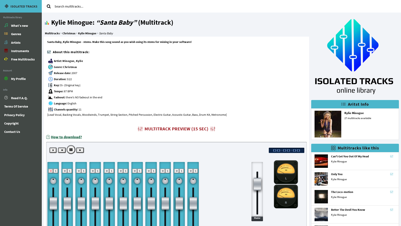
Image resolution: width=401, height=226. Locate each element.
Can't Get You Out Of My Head (350, 156)
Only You (337, 174)
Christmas (70, 67)
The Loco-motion (342, 192)
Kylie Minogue (354, 113)
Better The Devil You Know (348, 210)
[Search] (48, 6)
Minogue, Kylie (72, 61)
